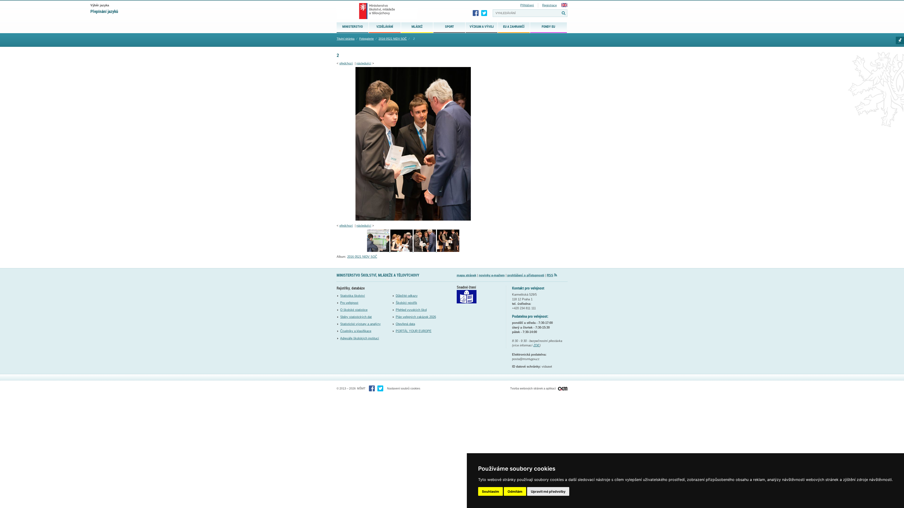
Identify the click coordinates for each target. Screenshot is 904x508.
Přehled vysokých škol (411, 310)
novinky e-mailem (492, 275)
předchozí (346, 63)
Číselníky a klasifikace (355, 331)
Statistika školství (352, 296)
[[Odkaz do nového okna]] (466, 302)
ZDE (536, 345)
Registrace (549, 5)
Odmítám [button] (515, 491)
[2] (413, 219)
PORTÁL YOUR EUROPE (414, 331)
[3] (402, 251)
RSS (550, 275)
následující (363, 63)
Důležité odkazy (407, 296)
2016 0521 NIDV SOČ (393, 38)
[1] (448, 251)
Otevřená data (405, 324)
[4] (378, 251)
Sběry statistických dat (356, 317)
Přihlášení (527, 5)
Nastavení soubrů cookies (403, 388)
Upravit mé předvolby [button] (548, 491)
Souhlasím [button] (490, 491)
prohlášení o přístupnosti (525, 275)
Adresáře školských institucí (359, 338)
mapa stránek (466, 275)
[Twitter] (484, 13)
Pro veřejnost (349, 303)
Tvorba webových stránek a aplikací (533, 388)
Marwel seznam (900, 40)
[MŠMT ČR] (377, 11)
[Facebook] (476, 13)
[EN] (564, 6)
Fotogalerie (366, 38)
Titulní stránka (346, 38)
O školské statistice (353, 310)
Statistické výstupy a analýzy (360, 324)
